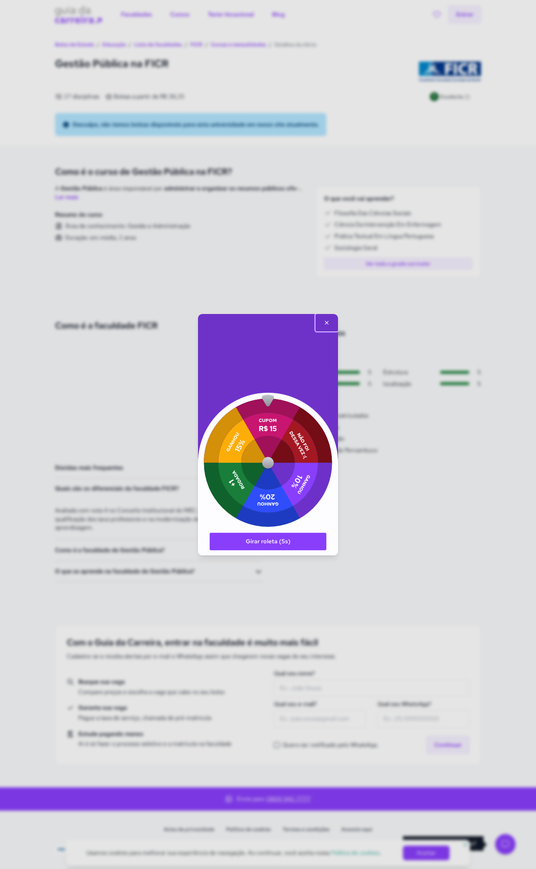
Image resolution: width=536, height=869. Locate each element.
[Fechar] (326, 322)
